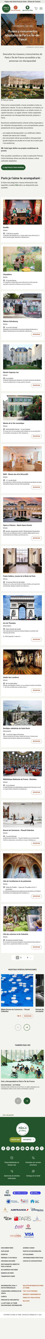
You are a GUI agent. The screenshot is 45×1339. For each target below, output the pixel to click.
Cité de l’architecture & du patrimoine (17, 881)
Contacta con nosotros (32, 1261)
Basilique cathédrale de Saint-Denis (16, 728)
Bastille (6, 227)
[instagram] (8, 1148)
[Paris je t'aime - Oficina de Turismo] (6, 8)
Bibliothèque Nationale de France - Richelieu (20, 779)
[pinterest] (22, 1148)
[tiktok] (18, 1148)
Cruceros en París (8, 1261)
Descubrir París (7, 1248)
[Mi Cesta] (35, 8)
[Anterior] (18, 1027)
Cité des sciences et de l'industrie (15, 934)
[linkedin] (13, 1148)
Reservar (36, 334)
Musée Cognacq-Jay (11, 372)
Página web (15, 1140)
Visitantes (27, 1140)
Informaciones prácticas (33, 1258)
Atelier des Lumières (11, 677)
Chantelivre (7, 274)
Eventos (4, 1254)
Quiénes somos (29, 1248)
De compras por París (9, 1270)
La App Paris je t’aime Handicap (13, 167)
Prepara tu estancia (9, 1258)
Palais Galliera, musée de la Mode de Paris (19, 576)
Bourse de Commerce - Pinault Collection (18, 830)
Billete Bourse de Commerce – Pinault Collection (15, 1010)
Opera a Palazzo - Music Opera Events (17, 525)
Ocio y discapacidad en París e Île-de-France (18, 1081)
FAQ (16, 185)
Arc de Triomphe (9, 623)
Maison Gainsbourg (10, 321)
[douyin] (32, 1148)
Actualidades (28, 1254)
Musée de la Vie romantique (13, 423)
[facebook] (3, 1148)
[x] (42, 1148)
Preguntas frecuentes (10, 1300)
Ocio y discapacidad (8, 1115)
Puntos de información (32, 1251)
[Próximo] (27, 1027)
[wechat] (27, 1148)
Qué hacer (5, 1251)
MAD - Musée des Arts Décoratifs (15, 474)
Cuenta (4, 1296)
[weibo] (37, 1148)
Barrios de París (7, 1273)
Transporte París (8, 1276)
